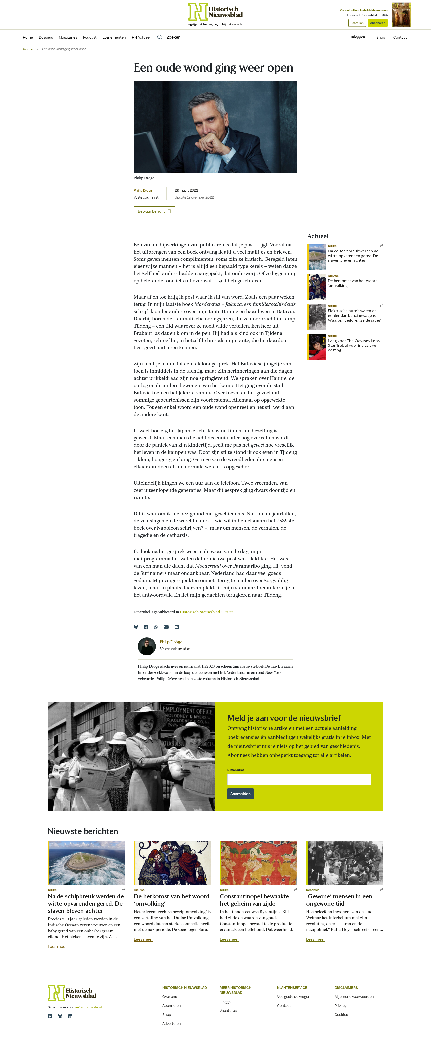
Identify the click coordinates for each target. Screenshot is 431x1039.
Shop (380, 37)
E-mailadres (235, 770)
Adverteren (171, 1023)
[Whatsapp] (156, 627)
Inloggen (227, 1001)
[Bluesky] (136, 627)
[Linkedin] (177, 627)
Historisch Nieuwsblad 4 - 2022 (206, 612)
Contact (400, 37)
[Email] (166, 627)
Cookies (341, 1014)
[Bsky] (60, 1016)
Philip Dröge (143, 190)
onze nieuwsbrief (88, 1007)
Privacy (341, 1005)
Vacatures (228, 1010)
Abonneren (377, 23)
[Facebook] (146, 627)
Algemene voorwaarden (354, 996)
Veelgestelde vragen (293, 996)
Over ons (169, 996)
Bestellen (357, 23)
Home (28, 49)
